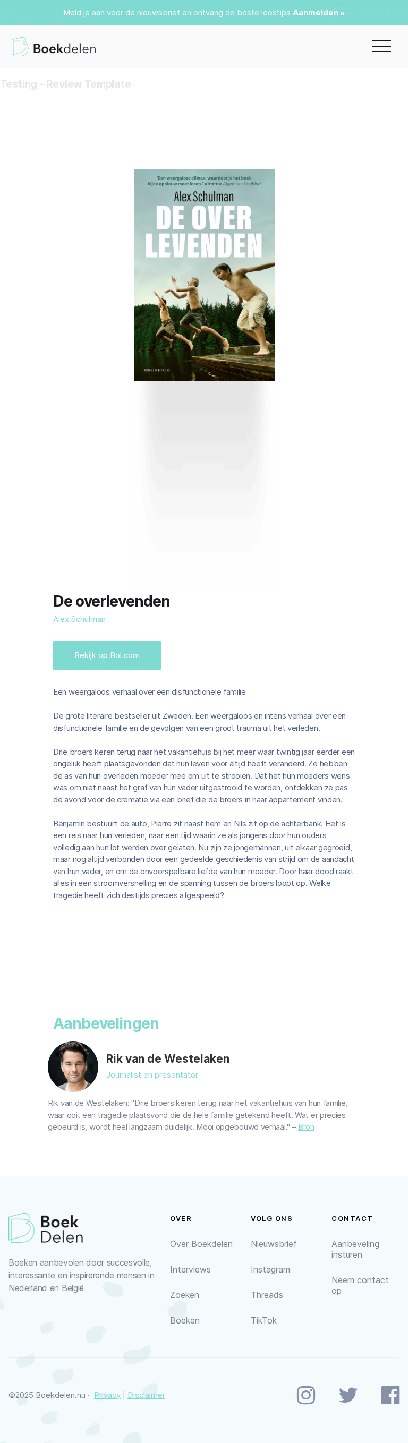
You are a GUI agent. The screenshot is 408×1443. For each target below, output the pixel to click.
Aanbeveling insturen (355, 1249)
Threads (267, 1295)
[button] (381, 46)
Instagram (270, 1269)
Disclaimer (146, 1395)
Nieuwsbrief (274, 1244)
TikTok (264, 1320)
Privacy (107, 1395)
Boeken (185, 1320)
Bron (306, 1127)
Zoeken (184, 1295)
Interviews (190, 1269)
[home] (54, 46)
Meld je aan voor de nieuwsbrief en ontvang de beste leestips (177, 12)
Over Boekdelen (201, 1244)
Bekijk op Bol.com (107, 655)
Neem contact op (360, 1285)
